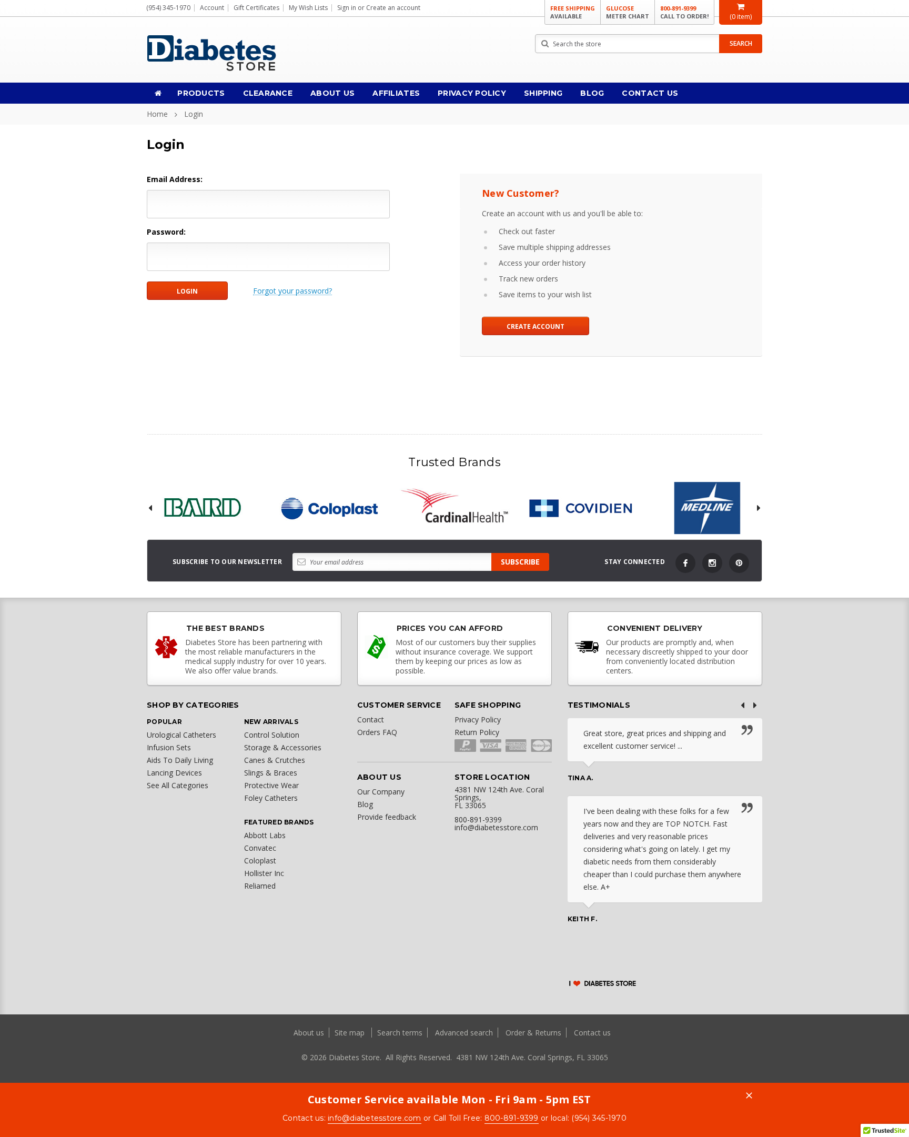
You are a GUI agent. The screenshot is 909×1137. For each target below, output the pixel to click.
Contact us (592, 1033)
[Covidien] (581, 508)
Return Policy (476, 732)
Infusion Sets (169, 747)
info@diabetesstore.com (374, 1118)
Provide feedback (386, 817)
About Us (332, 93)
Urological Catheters (181, 735)
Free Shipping (572, 12)
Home (157, 114)
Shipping (543, 93)
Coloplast (260, 861)
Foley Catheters (271, 798)
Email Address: (175, 179)
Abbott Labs (265, 835)
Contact (370, 720)
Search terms (399, 1033)
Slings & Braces (270, 773)
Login (193, 114)
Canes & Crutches (274, 760)
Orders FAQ (377, 732)
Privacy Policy (472, 93)
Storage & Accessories (282, 747)
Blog (592, 93)
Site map (351, 1033)
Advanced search (464, 1033)
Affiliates (396, 93)
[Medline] (707, 508)
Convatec (260, 848)
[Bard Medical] (202, 508)
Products (201, 93)
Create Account (535, 326)
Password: (166, 232)
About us (310, 1033)
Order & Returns (533, 1033)
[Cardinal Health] (454, 508)
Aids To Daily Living (180, 760)
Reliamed (260, 886)
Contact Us (650, 93)
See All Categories (177, 785)
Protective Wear (271, 785)
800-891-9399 (684, 12)
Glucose (627, 12)
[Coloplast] (328, 508)
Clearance (268, 93)
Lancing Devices (174, 773)
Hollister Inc (264, 873)
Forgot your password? (292, 291)
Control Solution (271, 735)
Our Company (381, 792)
